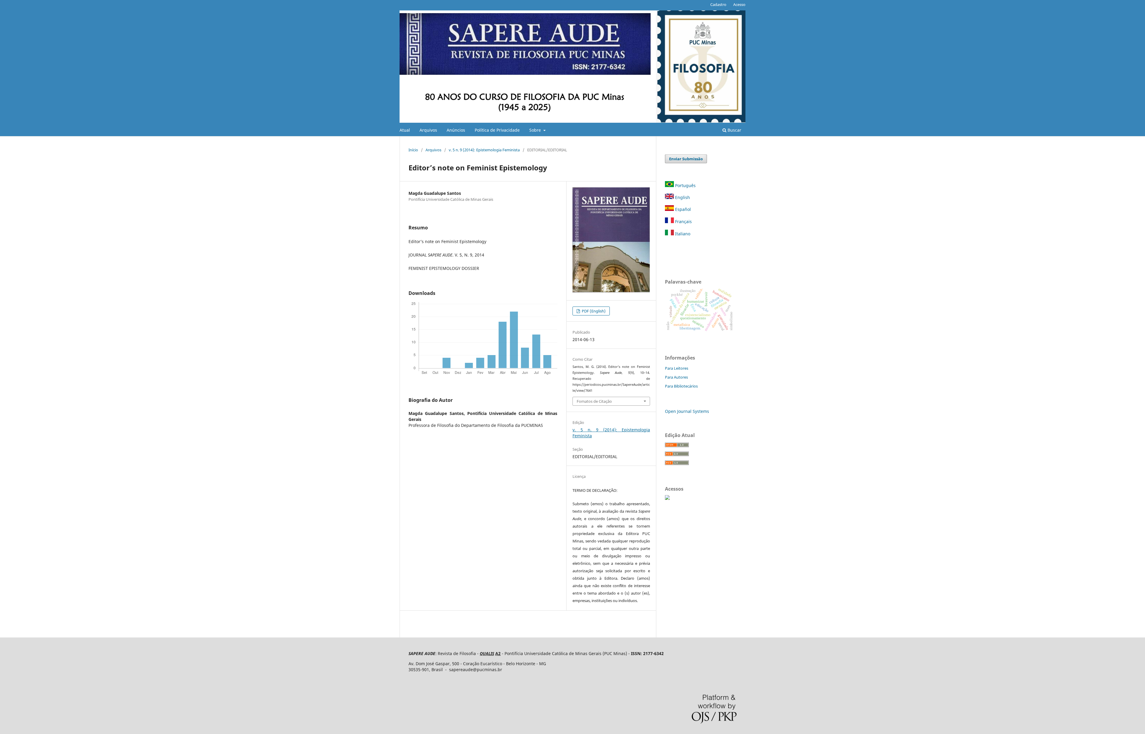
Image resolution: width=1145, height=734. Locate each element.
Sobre (535, 130)
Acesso (739, 4)
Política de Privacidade (497, 130)
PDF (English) (593, 311)
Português (685, 185)
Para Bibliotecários (681, 386)
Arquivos (428, 130)
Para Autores (676, 377)
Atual (405, 130)
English (682, 197)
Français (683, 221)
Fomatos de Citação (594, 401)
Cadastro (718, 4)
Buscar (733, 130)
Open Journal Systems (687, 411)
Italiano (682, 234)
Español (682, 209)
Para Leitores (676, 368)
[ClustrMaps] (667, 498)
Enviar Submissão (686, 158)
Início (413, 150)
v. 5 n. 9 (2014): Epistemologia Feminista (484, 150)
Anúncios (456, 130)
